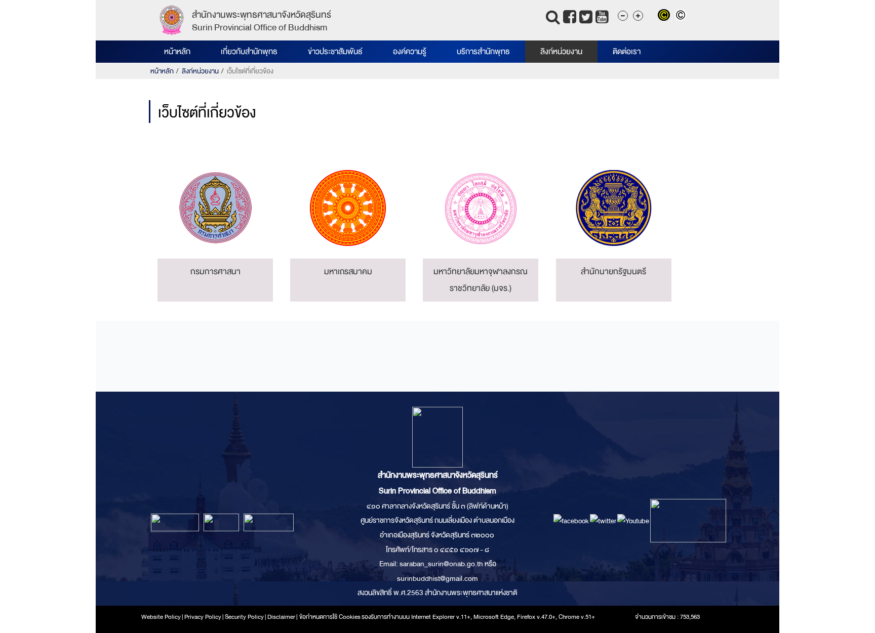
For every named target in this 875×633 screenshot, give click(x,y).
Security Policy (244, 616)
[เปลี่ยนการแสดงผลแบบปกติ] (681, 16)
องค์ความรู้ (409, 52)
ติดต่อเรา (627, 52)
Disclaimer (281, 616)
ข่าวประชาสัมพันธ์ (335, 52)
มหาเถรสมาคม (348, 271)
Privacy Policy (202, 616)
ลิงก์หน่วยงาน (561, 52)
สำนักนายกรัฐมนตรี (613, 271)
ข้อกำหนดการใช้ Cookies (330, 616)
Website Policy (161, 616)
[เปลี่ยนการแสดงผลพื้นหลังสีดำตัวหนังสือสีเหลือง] (666, 16)
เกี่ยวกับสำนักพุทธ (249, 52)
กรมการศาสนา (215, 271)
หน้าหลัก (177, 52)
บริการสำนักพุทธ (483, 52)
